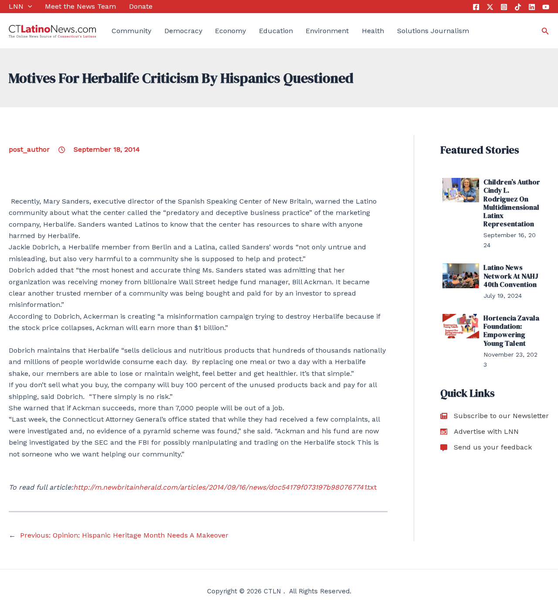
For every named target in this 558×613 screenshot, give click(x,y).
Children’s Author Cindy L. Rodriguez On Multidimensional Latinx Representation (511, 202)
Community (131, 31)
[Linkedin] (531, 6)
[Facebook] (476, 6)
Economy (230, 31)
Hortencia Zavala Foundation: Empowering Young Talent (511, 330)
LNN (16, 6)
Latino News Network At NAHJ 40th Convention (510, 275)
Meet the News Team (80, 6)
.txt (225, 487)
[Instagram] (503, 6)
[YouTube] (545, 6)
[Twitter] (490, 6)
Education (276, 31)
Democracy (183, 31)
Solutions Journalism (433, 31)
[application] (28, 6)
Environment (327, 31)
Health (373, 31)
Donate (141, 6)
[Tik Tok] (517, 6)
